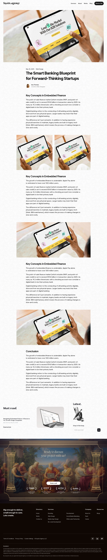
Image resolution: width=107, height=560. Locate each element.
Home (37, 513)
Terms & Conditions (8, 538)
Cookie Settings (28, 538)
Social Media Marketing (72, 516)
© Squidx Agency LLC (41, 538)
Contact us (39, 519)
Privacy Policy (19, 538)
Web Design (51, 516)
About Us (87, 513)
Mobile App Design (53, 519)
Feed (86, 516)
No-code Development (54, 522)
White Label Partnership (73, 519)
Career (87, 519)
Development (70, 513)
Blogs (98, 513)
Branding (50, 513)
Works (38, 516)
